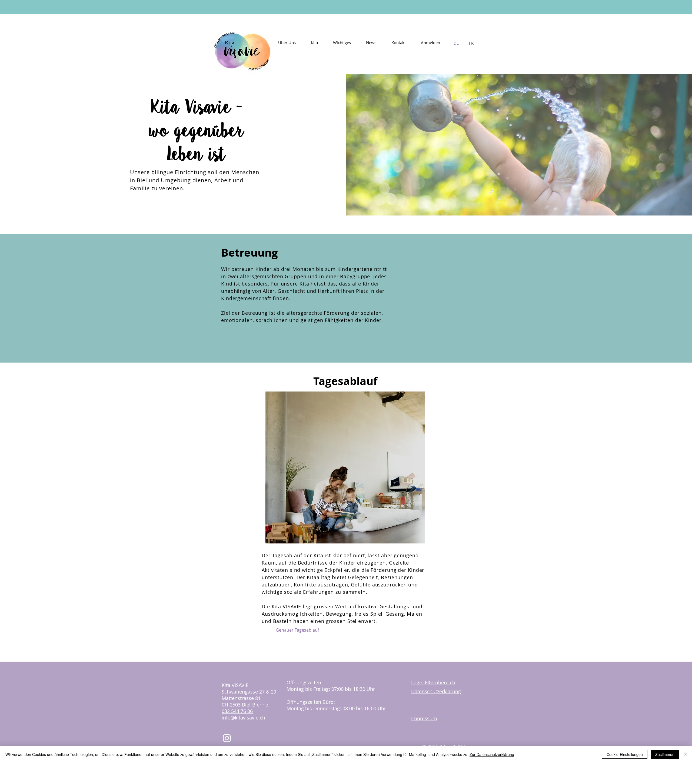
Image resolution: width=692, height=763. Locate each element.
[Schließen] (685, 754)
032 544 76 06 (237, 711)
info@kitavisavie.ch (243, 717)
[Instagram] (227, 738)
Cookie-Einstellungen (625, 754)
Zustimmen (664, 754)
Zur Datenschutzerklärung (492, 754)
